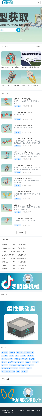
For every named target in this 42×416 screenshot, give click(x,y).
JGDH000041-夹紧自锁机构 (23, 152)
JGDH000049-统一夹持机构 (17, 258)
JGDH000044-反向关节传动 (23, 112)
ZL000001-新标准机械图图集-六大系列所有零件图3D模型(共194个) (30, 67)
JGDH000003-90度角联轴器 (23, 192)
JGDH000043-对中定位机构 (23, 125)
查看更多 (38, 46)
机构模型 (17, 106)
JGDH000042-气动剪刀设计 (23, 139)
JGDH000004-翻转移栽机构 (23, 205)
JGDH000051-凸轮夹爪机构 (17, 251)
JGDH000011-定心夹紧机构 (10, 67)
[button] (3, 24)
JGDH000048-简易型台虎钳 (17, 262)
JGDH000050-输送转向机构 (17, 255)
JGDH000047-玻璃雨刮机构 (17, 265)
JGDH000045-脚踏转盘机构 (23, 99)
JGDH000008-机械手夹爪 (29, 85)
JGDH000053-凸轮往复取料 (17, 244)
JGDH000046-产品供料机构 (17, 268)
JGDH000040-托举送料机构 (10, 85)
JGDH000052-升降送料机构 (17, 248)
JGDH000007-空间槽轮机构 (23, 218)
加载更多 (21, 232)
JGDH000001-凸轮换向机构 (23, 178)
